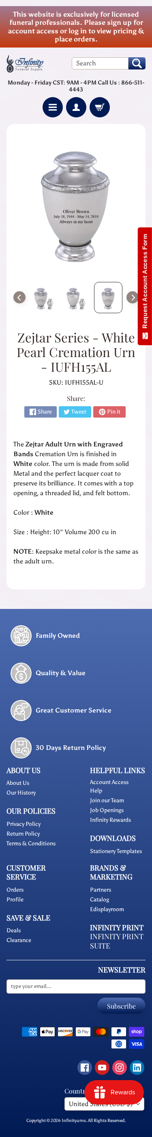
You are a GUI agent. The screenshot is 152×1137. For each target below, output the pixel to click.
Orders (15, 889)
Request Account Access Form (144, 283)
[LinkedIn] (137, 1067)
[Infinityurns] (24, 63)
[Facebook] (84, 1067)
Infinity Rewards (110, 819)
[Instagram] (119, 1067)
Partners (100, 889)
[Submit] (137, 63)
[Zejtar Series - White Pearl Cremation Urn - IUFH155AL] (44, 297)
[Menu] (53, 107)
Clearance (18, 940)
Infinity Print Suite (116, 941)
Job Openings (107, 810)
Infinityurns (74, 1120)
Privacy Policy (23, 824)
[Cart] (100, 107)
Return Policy (23, 833)
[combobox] (100, 63)
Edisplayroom (107, 909)
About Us (17, 783)
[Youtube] (102, 1067)
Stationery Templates (116, 851)
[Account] (76, 107)
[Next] (132, 297)
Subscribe (121, 1006)
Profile (15, 899)
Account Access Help (109, 786)
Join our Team (107, 800)
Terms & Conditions (31, 843)
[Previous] (19, 297)
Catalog (99, 899)
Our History (21, 792)
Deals (13, 930)
